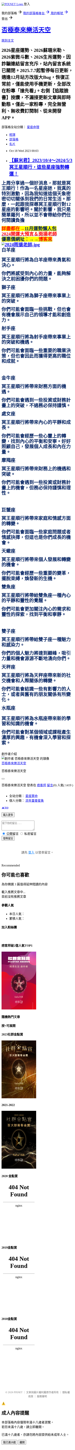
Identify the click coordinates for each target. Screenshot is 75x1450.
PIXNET (18, 1392)
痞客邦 (41, 785)
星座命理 (33, 127)
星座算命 (31, 796)
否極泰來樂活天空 (26, 29)
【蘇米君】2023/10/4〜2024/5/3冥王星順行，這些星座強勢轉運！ (40, 167)
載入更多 (8, 814)
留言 (50, 785)
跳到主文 (8, 40)
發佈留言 (8, 838)
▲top (5, 807)
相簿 (12, 134)
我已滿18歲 (9, 1442)
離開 (22, 1442)
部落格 (13, 139)
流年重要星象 (34, 800)
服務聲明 (42, 1396)
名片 (12, 144)
